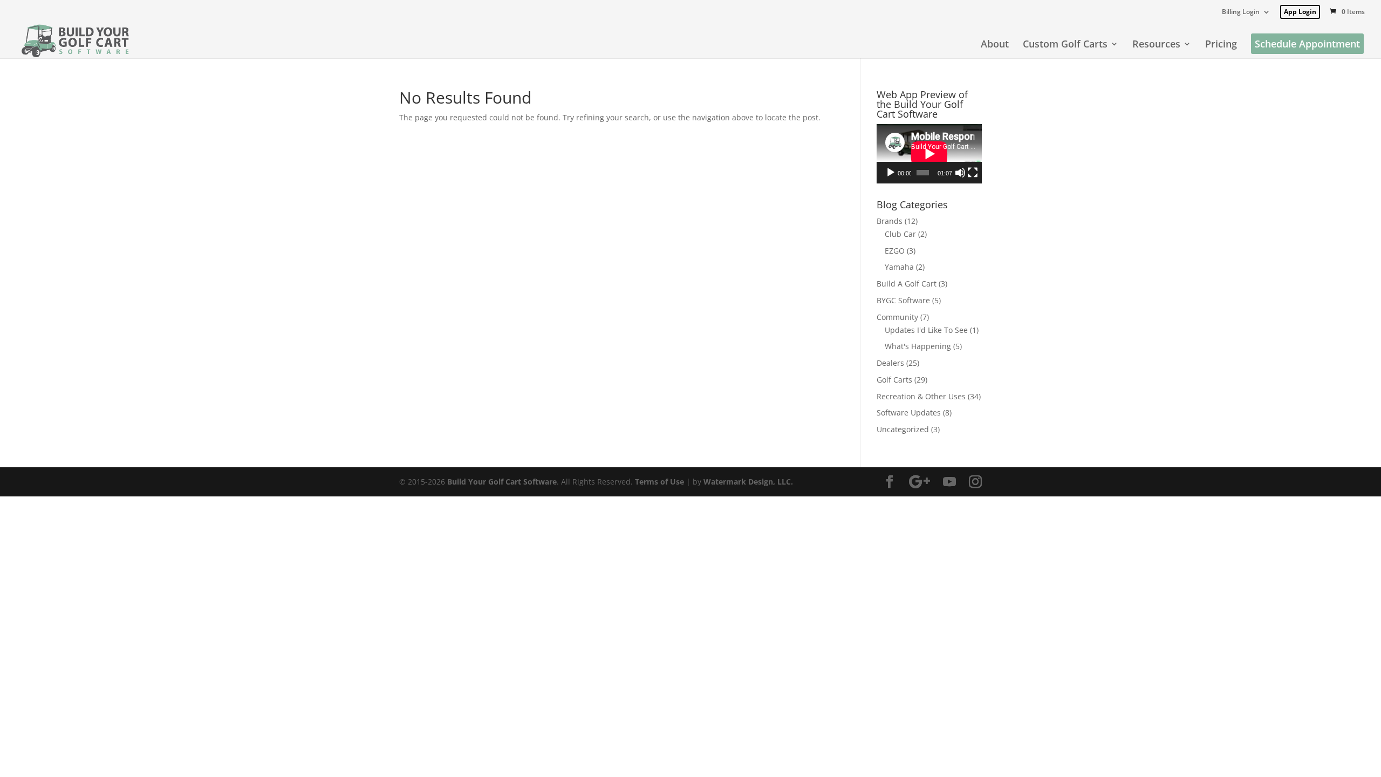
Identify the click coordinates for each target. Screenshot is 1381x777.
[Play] (890, 172)
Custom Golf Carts (1065, 45)
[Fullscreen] (972, 172)
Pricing (1221, 45)
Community (897, 317)
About (995, 45)
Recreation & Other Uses (921, 396)
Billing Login (1241, 12)
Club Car (900, 234)
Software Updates (909, 412)
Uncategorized (903, 429)
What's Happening (918, 346)
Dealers (890, 363)
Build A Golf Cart (906, 283)
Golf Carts (894, 379)
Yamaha (899, 267)
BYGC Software (903, 300)
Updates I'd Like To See (926, 330)
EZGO (895, 251)
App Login (1300, 11)
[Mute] (960, 172)
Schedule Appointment (1307, 43)
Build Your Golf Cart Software (502, 481)
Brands (890, 221)
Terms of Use (659, 481)
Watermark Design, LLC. (748, 481)
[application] (929, 153)
